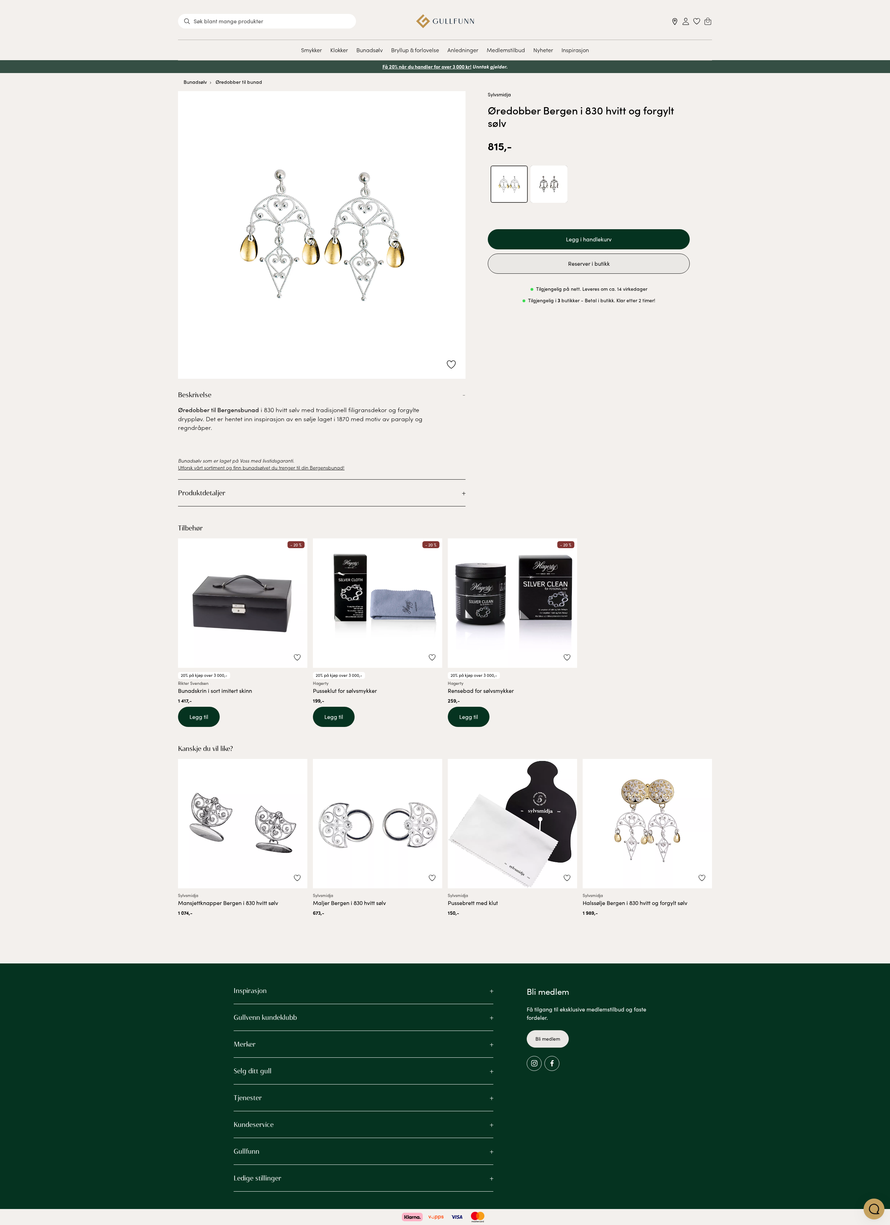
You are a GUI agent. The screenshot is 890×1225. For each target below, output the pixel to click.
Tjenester (248, 1098)
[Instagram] (534, 1063)
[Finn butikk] (675, 21)
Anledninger (462, 50)
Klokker (339, 50)
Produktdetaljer (201, 493)
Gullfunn (246, 1151)
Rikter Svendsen (193, 683)
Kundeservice (254, 1124)
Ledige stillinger (257, 1178)
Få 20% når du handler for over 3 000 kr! (426, 66)
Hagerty (321, 683)
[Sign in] (686, 21)
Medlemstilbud (506, 50)
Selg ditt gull (253, 1071)
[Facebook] (552, 1063)
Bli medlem (547, 1038)
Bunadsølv (369, 50)
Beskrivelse (194, 395)
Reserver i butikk (589, 263)
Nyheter (543, 50)
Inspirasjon (575, 50)
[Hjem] (445, 21)
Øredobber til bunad (239, 82)
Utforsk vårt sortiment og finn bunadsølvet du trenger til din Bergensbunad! (261, 467)
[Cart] (708, 21)
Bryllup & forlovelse (415, 50)
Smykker (311, 50)
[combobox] (267, 21)
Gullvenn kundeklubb (265, 1017)
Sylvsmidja (499, 94)
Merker (245, 1044)
